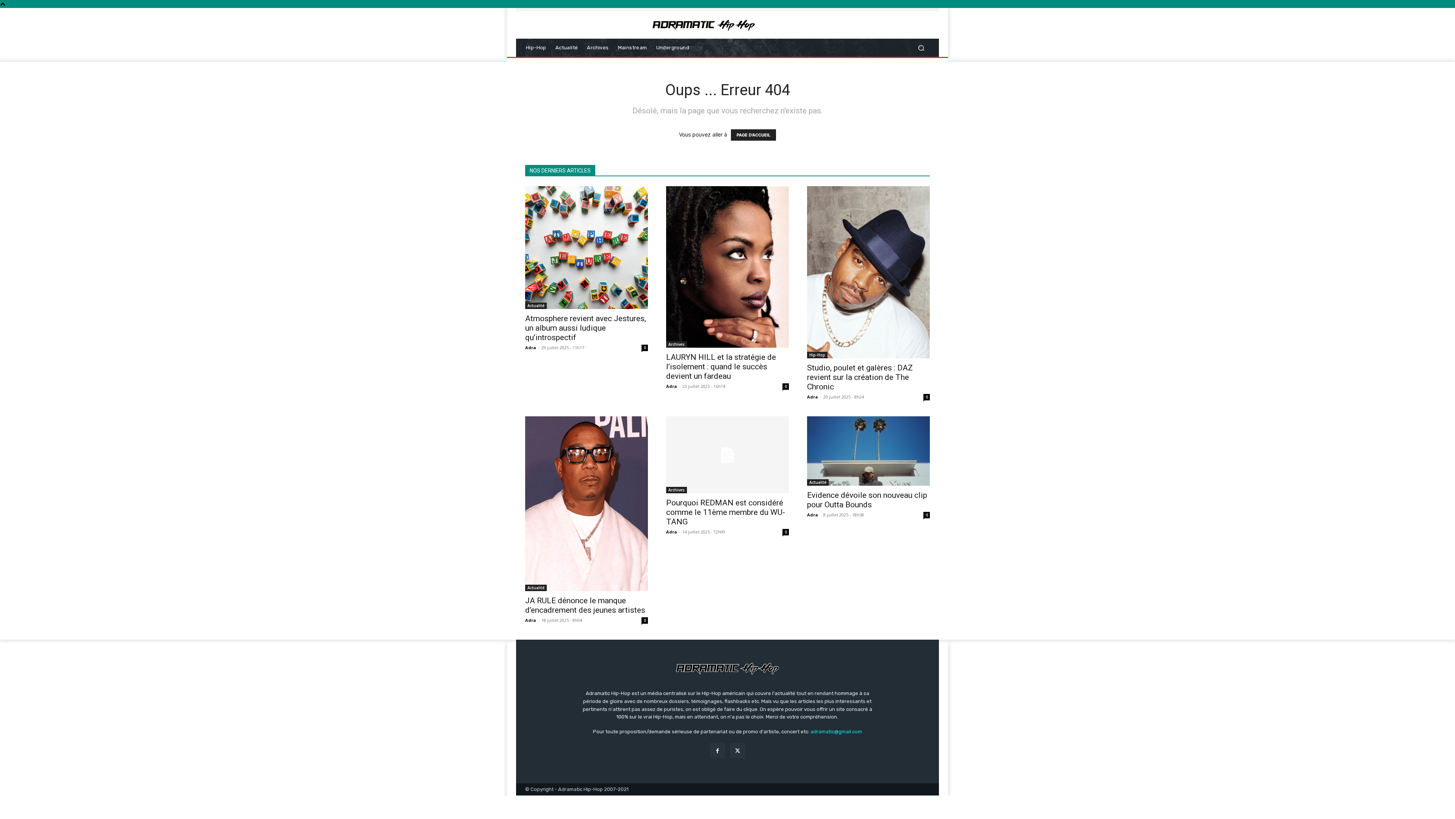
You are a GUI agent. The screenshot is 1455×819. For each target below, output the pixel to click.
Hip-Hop (817, 355)
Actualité (535, 305)
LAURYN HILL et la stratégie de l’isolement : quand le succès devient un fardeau (721, 367)
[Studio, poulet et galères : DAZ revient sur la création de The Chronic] (868, 272)
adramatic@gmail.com (836, 731)
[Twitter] (737, 750)
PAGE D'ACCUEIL (753, 135)
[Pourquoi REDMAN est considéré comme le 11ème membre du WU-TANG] (727, 454)
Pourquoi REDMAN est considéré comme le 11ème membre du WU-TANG (725, 512)
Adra (530, 347)
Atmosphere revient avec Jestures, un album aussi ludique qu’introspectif (585, 328)
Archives (676, 344)
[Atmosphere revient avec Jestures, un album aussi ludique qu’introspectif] (586, 247)
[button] (921, 48)
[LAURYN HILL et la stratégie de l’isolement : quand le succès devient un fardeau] (727, 267)
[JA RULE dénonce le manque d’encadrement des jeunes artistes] (586, 503)
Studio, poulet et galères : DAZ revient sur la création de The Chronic (860, 377)
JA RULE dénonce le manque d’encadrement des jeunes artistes (585, 605)
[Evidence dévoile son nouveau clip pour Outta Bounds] (868, 450)
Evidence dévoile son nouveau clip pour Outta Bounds (867, 500)
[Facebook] (717, 750)
